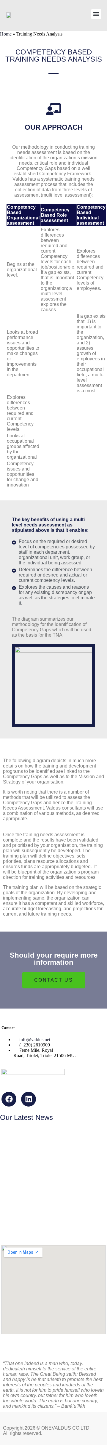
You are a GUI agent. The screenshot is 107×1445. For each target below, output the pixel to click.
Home (6, 33)
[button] (96, 14)
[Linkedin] (28, 1099)
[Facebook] (8, 1099)
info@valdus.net (34, 1039)
